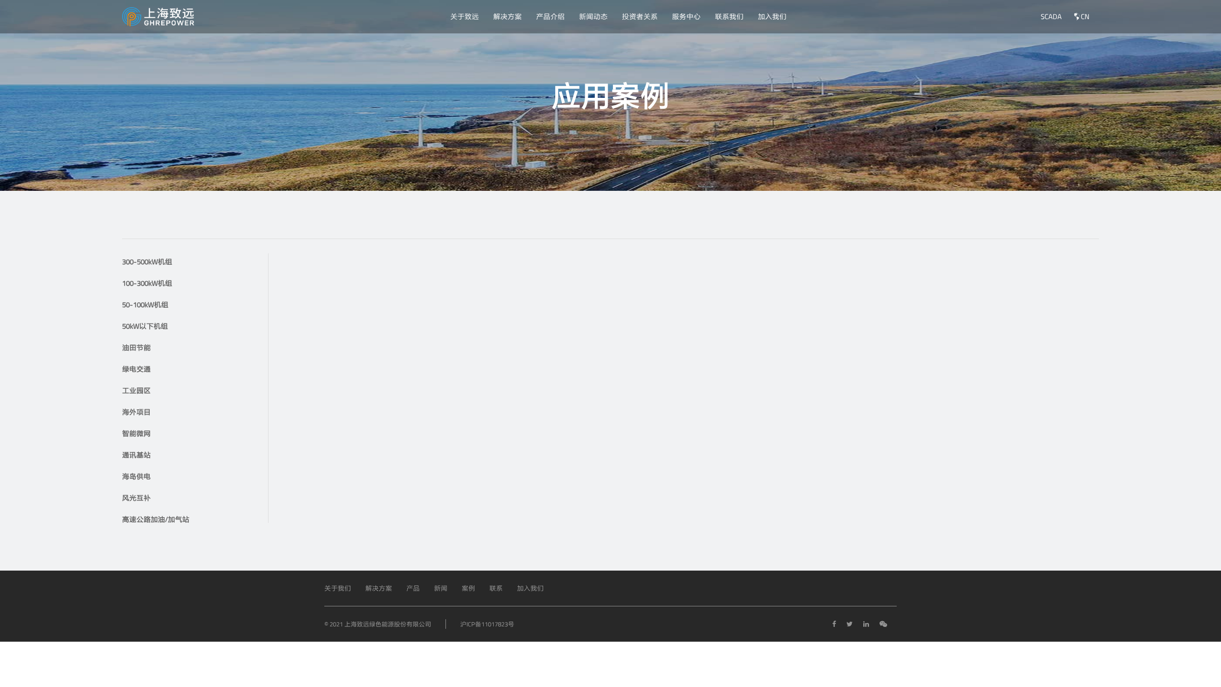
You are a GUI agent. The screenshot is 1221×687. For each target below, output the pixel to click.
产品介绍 (550, 16)
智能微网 (136, 433)
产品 (413, 588)
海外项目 (136, 412)
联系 (496, 588)
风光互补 (136, 497)
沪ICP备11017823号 (487, 624)
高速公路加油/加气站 (155, 519)
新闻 (440, 588)
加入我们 (772, 16)
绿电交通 (136, 369)
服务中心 (686, 16)
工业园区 (136, 390)
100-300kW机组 (147, 283)
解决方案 (507, 16)
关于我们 (337, 588)
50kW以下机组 (145, 326)
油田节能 (136, 347)
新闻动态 (593, 16)
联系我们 (729, 16)
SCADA (1051, 16)
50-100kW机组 (145, 304)
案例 (468, 588)
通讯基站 (136, 454)
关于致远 (464, 16)
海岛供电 (136, 476)
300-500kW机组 (147, 261)
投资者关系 (640, 16)
